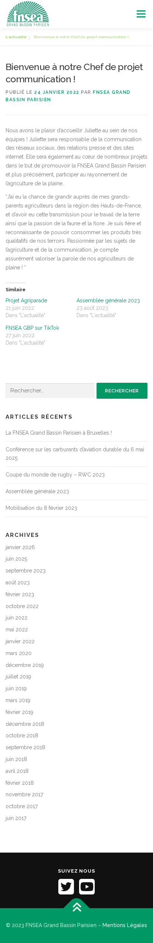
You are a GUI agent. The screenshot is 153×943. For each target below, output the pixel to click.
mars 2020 (19, 653)
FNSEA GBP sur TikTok (32, 328)
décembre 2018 (25, 724)
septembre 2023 (26, 571)
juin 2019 (16, 688)
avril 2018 (17, 771)
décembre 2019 (25, 665)
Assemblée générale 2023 (108, 300)
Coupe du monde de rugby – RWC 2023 (55, 475)
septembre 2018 (25, 747)
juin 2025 (16, 559)
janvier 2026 (20, 547)
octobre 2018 (22, 735)
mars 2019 (18, 700)
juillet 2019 (18, 677)
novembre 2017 (24, 794)
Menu (140, 14)
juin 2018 (16, 759)
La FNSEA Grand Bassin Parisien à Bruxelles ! (59, 433)
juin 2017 (16, 818)
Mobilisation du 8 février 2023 (41, 508)
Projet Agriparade (26, 300)
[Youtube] (86, 886)
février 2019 (19, 712)
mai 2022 (17, 629)
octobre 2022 (22, 606)
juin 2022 (16, 618)
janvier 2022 (20, 641)
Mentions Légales (124, 925)
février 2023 (20, 594)
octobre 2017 (22, 806)
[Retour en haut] (77, 908)
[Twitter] (66, 886)
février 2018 (20, 783)
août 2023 (18, 582)
